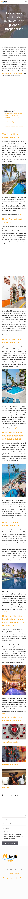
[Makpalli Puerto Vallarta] (4, 2)
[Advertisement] (14, 92)
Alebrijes (5, 787)
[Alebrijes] (14, 784)
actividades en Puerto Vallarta (12, 73)
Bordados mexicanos (10, 765)
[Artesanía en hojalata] (14, 738)
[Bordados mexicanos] (14, 761)
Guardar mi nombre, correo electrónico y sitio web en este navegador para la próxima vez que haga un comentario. (14, 835)
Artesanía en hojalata (10, 742)
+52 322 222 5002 (14, 873)
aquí (21, 214)
